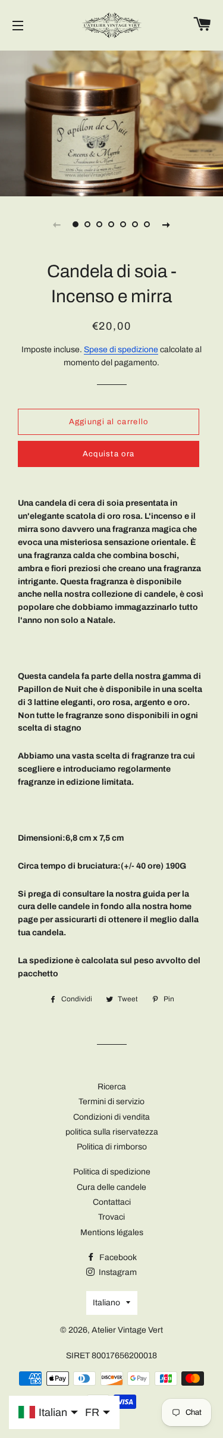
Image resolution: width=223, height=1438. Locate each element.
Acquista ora (109, 454)
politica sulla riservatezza (111, 1131)
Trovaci (111, 1217)
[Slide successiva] (166, 224)
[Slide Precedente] (57, 224)
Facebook (117, 1257)
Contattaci (112, 1202)
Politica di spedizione (111, 1171)
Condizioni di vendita (111, 1117)
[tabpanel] (111, 122)
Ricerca (112, 1086)
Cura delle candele (111, 1187)
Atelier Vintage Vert (127, 1330)
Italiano (106, 1302)
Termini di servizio (111, 1101)
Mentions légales (111, 1232)
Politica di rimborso (112, 1146)
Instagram (117, 1272)
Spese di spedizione (121, 349)
